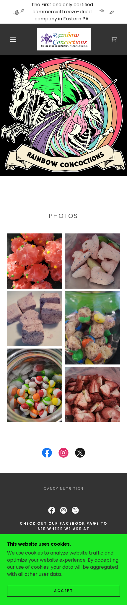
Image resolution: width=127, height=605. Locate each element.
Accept (63, 590)
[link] (64, 39)
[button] (13, 39)
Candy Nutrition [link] (63, 488)
